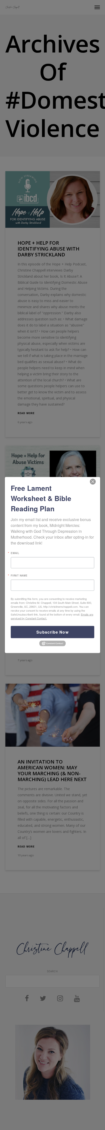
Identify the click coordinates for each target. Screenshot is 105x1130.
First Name (19, 575)
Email (15, 553)
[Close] (93, 482)
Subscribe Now (52, 632)
